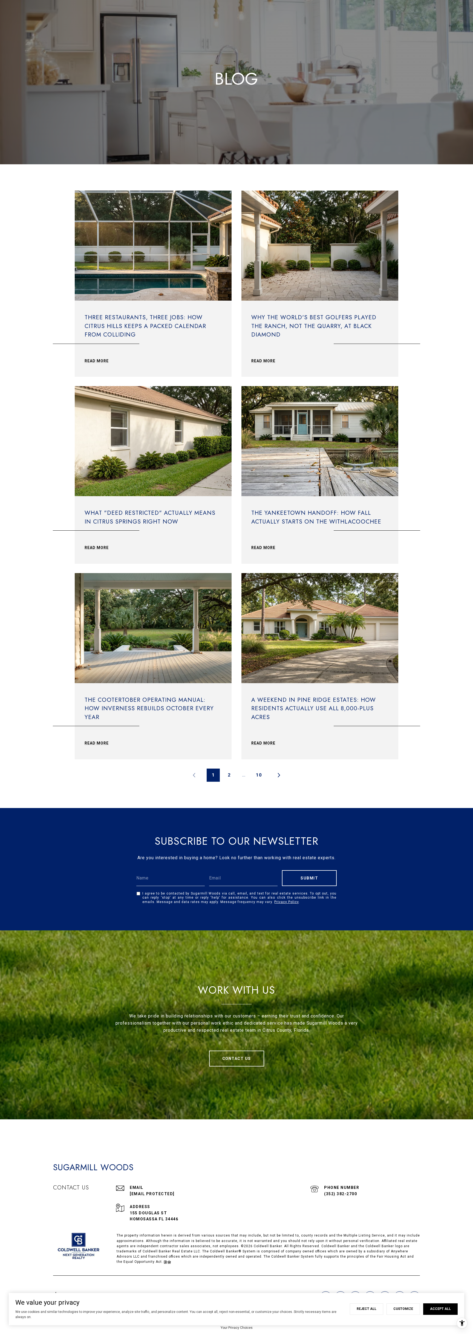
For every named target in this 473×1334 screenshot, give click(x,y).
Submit (309, 878)
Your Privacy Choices (237, 1328)
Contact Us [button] (236, 1058)
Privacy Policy (286, 902)
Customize (403, 1309)
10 (259, 775)
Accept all (440, 1309)
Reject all (366, 1309)
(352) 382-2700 (340, 1194)
